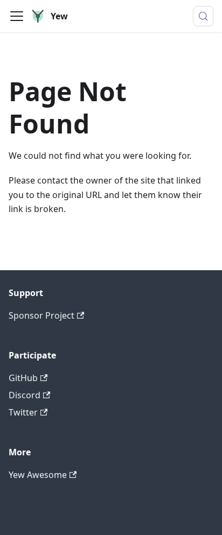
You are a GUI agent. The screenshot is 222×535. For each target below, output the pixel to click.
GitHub (23, 378)
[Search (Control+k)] (203, 16)
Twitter (23, 412)
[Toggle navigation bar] (17, 16)
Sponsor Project (41, 315)
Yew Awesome (38, 475)
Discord (24, 395)
